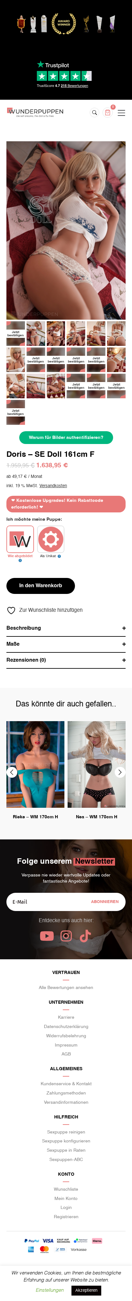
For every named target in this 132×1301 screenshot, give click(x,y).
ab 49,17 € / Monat (24, 477)
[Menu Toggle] (121, 113)
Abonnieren (105, 902)
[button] (11, 772)
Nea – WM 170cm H (96, 817)
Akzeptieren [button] (86, 1291)
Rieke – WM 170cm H (35, 817)
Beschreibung (23, 628)
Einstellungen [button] (49, 1290)
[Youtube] (46, 936)
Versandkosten (53, 486)
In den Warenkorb (40, 585)
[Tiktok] (85, 936)
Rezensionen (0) (26, 660)
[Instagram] (66, 936)
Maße (13, 644)
